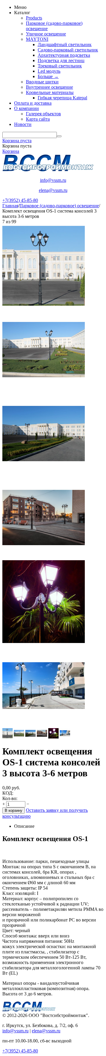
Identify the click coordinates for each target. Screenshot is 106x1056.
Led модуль (49, 71)
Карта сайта (38, 119)
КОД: (7, 793)
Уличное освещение (46, 33)
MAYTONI (37, 39)
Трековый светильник (60, 65)
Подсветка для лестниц (61, 60)
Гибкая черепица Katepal (62, 97)
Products (34, 17)
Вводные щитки (42, 81)
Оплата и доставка (33, 103)
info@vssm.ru (53, 180)
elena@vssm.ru (53, 190)
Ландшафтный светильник (65, 44)
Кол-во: (9, 798)
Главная (10, 205)
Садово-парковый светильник (68, 49)
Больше (48, 76)
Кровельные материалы (50, 92)
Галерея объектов (43, 113)
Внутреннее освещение (49, 87)
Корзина (10, 151)
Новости (23, 124)
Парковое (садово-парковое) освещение (59, 205)
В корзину (13, 810)
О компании (26, 108)
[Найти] (59, 136)
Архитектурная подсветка (64, 55)
